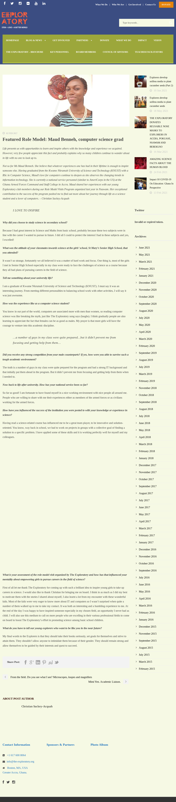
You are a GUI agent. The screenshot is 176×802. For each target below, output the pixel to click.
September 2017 (148, 486)
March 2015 (145, 661)
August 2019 (146, 359)
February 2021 (147, 268)
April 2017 (145, 521)
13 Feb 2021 (160, 192)
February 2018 (147, 451)
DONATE (166, 5)
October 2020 (146, 296)
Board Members (86, 52)
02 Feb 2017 (11, 133)
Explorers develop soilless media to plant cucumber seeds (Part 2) (161, 81)
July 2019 (144, 366)
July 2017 (144, 500)
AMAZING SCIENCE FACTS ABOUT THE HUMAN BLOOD (161, 163)
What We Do (101, 4)
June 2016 (144, 584)
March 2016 (145, 605)
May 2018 (144, 430)
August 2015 (146, 647)
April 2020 (145, 331)
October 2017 (146, 479)
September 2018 (148, 402)
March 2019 (145, 373)
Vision (157, 40)
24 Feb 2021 (160, 172)
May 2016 (144, 591)
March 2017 (145, 528)
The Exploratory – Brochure (24, 52)
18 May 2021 (161, 110)
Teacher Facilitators (149, 52)
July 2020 (144, 317)
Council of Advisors (115, 52)
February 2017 (147, 535)
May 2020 (144, 324)
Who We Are (118, 4)
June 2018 (144, 423)
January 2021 (146, 275)
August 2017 (146, 493)
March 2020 (145, 338)
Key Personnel (59, 52)
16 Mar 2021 (161, 151)
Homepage (12, 40)
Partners (82, 40)
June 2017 (144, 507)
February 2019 (147, 381)
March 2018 (145, 444)
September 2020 (148, 303)
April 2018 (145, 437)
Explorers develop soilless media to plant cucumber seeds (160, 102)
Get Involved (134, 4)
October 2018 (146, 395)
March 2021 (145, 261)
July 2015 (144, 654)
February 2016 (147, 612)
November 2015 (148, 633)
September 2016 (148, 570)
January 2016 (146, 619)
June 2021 (144, 247)
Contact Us (150, 4)
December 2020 (147, 282)
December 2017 (147, 465)
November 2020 (148, 289)
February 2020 (147, 345)
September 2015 (148, 640)
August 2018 (146, 409)
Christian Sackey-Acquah (37, 706)
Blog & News (34, 40)
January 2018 (146, 458)
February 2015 (147, 668)
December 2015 (147, 626)
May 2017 (144, 514)
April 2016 (145, 598)
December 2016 (147, 549)
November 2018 (148, 388)
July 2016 (144, 577)
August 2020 (146, 310)
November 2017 (148, 472)
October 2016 (146, 563)
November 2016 (148, 556)
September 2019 (148, 352)
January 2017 (146, 542)
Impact (142, 40)
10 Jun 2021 (160, 90)
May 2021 (144, 254)
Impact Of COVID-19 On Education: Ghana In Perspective (161, 183)
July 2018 (144, 416)
